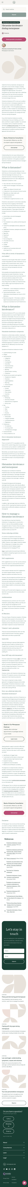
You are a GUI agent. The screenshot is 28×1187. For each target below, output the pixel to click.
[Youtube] (7, 1169)
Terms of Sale (6, 1182)
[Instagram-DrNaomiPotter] (9, 1169)
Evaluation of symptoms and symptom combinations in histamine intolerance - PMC (13, 884)
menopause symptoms (7, 88)
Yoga (3, 551)
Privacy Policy (6, 1178)
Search (14, 14)
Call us (8, 1118)
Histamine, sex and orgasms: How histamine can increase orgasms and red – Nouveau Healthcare (15, 863)
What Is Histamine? (11, 858)
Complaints (14, 1182)
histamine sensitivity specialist (11, 791)
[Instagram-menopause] (12, 1169)
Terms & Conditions (14, 1178)
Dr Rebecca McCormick (12, 125)
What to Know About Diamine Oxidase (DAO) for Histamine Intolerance (14, 905)
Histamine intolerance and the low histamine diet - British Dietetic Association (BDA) (15, 851)
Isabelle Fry (9, 708)
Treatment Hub (5, 670)
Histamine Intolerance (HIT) (13, 891)
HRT (19, 659)
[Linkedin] (15, 1169)
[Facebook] (4, 1169)
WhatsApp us (8, 1125)
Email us (8, 1131)
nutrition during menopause (18, 780)
